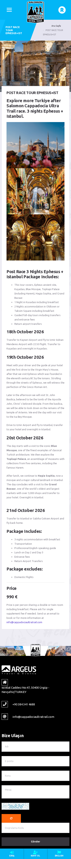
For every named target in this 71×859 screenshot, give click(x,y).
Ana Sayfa (56, 26)
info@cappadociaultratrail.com (24, 622)
